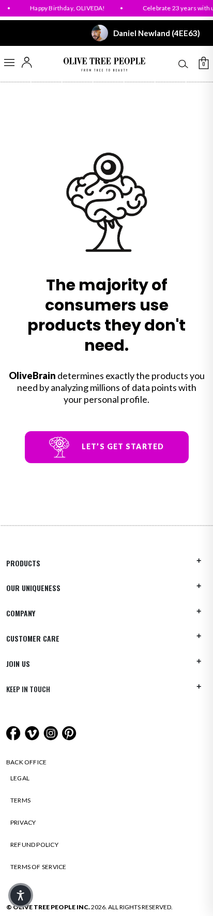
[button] (20, 895)
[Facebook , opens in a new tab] (14, 732)
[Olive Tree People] (104, 65)
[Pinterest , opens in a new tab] (69, 732)
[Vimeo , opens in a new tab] (33, 732)
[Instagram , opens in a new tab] (51, 732)
